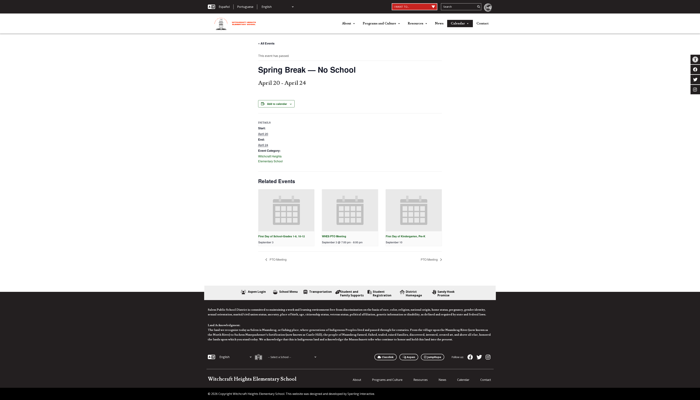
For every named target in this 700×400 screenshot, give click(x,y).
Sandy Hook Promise (446, 293)
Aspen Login (257, 292)
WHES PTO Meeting (334, 236)
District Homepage (414, 293)
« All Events (266, 43)
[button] (695, 59)
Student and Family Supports (352, 293)
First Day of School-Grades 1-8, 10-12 (281, 236)
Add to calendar (277, 104)
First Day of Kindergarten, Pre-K (405, 236)
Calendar (458, 23)
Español (224, 7)
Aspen (410, 357)
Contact (483, 23)
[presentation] (286, 210)
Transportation (320, 292)
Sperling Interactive (360, 394)
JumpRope (433, 357)
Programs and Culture (379, 23)
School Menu (288, 292)
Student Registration (382, 293)
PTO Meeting (278, 259)
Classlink (387, 357)
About (346, 23)
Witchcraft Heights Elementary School (252, 379)
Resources (415, 23)
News (439, 23)
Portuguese (245, 7)
